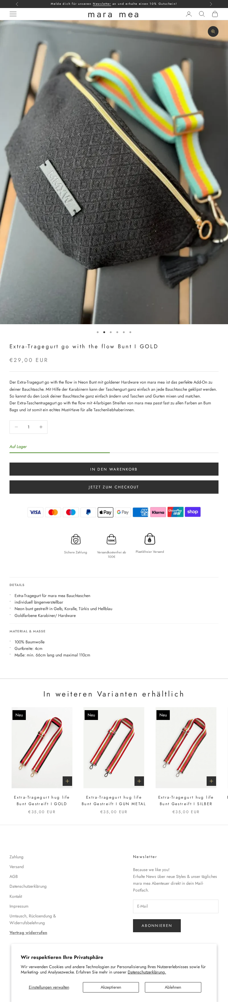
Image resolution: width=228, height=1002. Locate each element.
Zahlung (16, 857)
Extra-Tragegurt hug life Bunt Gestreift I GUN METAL (114, 800)
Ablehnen (173, 987)
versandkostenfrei (128, 3)
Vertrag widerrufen (28, 932)
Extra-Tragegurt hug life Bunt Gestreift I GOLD (42, 800)
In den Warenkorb (113, 469)
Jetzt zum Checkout (114, 487)
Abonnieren (157, 925)
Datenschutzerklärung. (147, 972)
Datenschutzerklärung (28, 886)
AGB (14, 876)
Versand (17, 867)
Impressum (19, 906)
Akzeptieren (111, 987)
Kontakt (16, 896)
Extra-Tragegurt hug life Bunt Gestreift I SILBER (186, 800)
